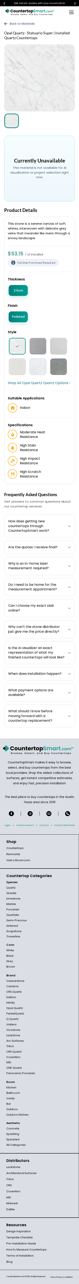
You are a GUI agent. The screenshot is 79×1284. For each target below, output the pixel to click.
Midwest (12, 1203)
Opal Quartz (14, 1008)
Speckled (12, 1139)
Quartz (11, 888)
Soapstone (13, 931)
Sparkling (12, 1134)
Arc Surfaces (15, 1041)
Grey (9, 961)
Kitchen (11, 1087)
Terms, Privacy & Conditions (61, 1277)
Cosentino (13, 1057)
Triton (10, 1046)
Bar (8, 1104)
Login (7, 825)
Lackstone (13, 1035)
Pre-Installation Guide (21, 1243)
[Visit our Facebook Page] (11, 813)
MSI (8, 1062)
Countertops (15, 848)
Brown (10, 967)
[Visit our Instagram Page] (30, 813)
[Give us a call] (67, 813)
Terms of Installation (20, 1256)
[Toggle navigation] (71, 12)
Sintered (12, 926)
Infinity (10, 1003)
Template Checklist (19, 1237)
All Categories (16, 1145)
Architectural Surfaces (21, 1173)
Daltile (10, 1209)
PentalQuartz (15, 1014)
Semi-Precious (16, 920)
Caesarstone (15, 981)
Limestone (13, 899)
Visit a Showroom (18, 860)
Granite (11, 893)
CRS (9, 1185)
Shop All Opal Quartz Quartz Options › (39, 383)
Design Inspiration (18, 1231)
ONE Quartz (14, 1068)
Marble (11, 904)
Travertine (13, 936)
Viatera (11, 1024)
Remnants (13, 854)
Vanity (10, 1098)
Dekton (11, 997)
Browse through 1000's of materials (35, 3)
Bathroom (13, 1093)
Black (10, 956)
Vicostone (13, 1030)
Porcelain (12, 909)
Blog (9, 1262)
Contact (44, 825)
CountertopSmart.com (15, 1276)
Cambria (12, 986)
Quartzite (12, 915)
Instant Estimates (64, 825)
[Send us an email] (48, 813)
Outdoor (12, 1109)
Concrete (12, 1128)
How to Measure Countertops (26, 1250)
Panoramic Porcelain (20, 1073)
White (10, 950)
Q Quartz (12, 1019)
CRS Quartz (14, 992)
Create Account (25, 825)
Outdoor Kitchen (17, 1115)
